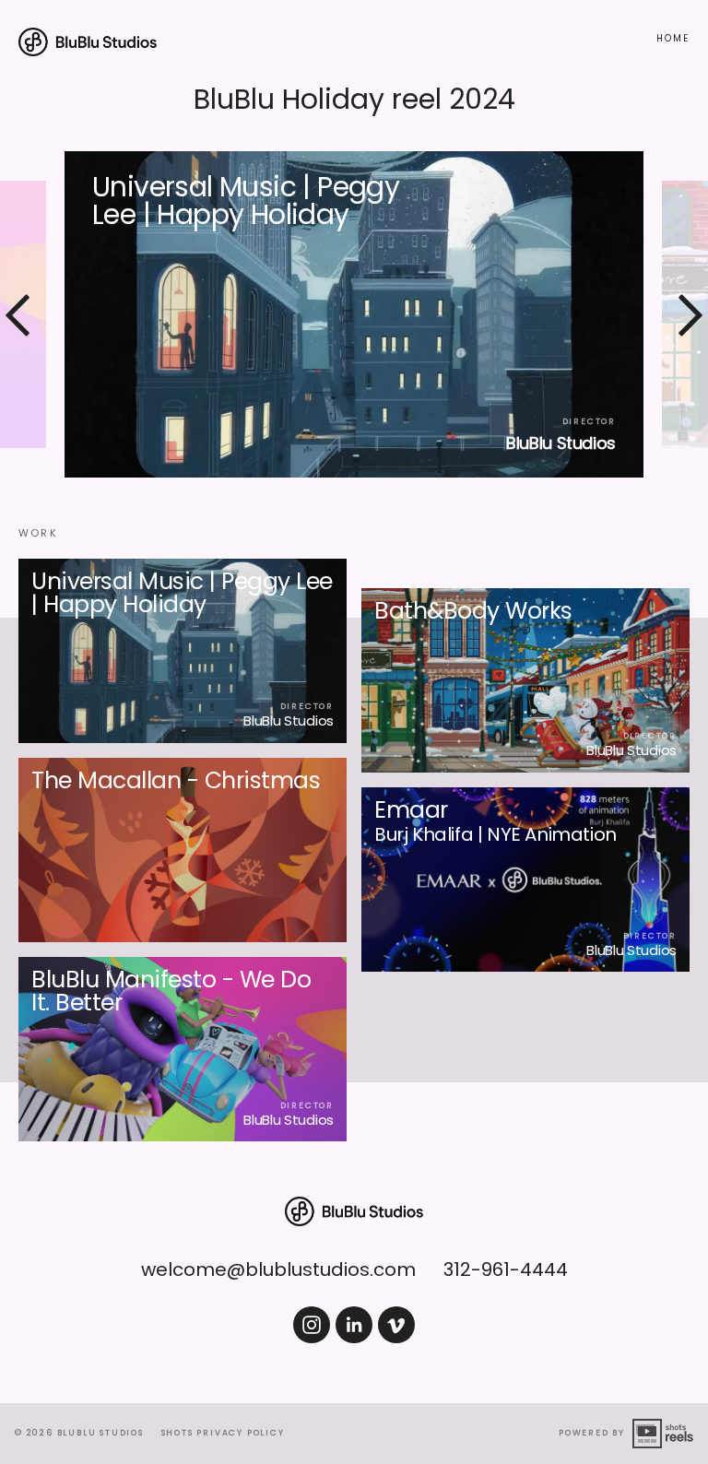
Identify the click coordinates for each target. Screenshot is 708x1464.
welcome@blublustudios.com (278, 1269)
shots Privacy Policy (223, 1432)
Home (673, 38)
